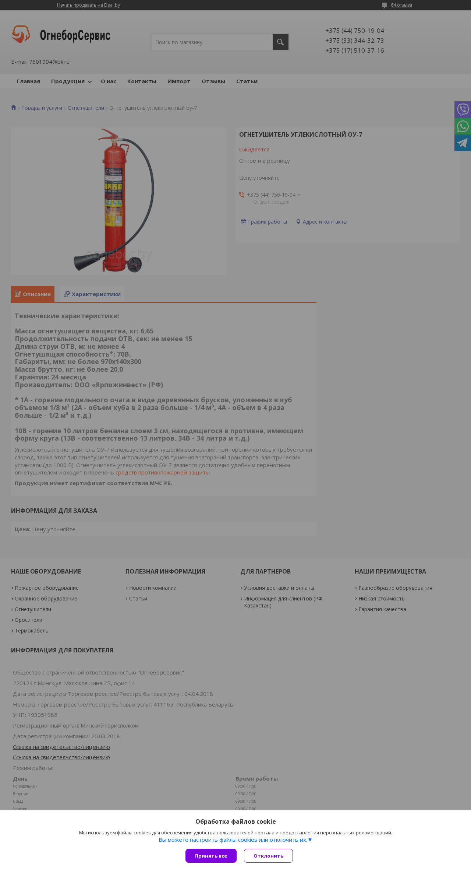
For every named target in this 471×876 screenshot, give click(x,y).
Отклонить (268, 855)
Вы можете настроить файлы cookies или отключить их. (233, 839)
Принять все (211, 855)
